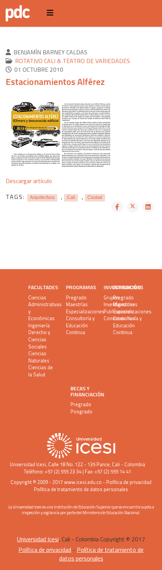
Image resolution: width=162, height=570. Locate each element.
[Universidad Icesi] (81, 445)
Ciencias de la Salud (40, 371)
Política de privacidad (128, 482)
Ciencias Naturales (38, 357)
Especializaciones (80, 311)
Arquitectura (42, 197)
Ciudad (94, 197)
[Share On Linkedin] (148, 207)
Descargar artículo (29, 180)
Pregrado (76, 297)
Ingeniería (39, 325)
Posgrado (81, 411)
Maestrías (77, 304)
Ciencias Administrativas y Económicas (42, 308)
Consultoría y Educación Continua (80, 325)
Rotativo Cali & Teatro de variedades (72, 60)
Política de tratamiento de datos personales (81, 489)
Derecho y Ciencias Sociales (39, 339)
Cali (71, 197)
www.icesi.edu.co (83, 482)
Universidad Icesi (28, 464)
